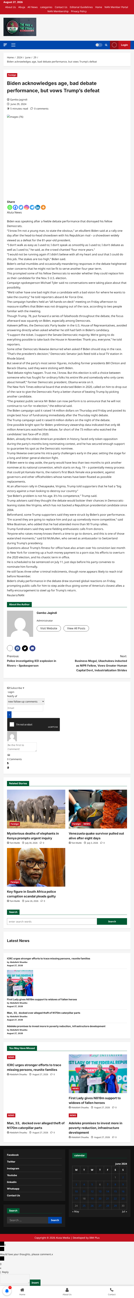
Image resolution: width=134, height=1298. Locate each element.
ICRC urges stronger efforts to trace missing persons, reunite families (48, 958)
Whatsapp (13, 1188)
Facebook (13, 1154)
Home (98, 7)
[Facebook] (15, 207)
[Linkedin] (37, 207)
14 (107, 1191)
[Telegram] (32, 207)
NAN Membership (58, 11)
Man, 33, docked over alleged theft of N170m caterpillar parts (43, 1012)
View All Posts (76, 628)
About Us (10, 7)
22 (115, 1198)
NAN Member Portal (116, 7)
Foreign (12, 74)
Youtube (12, 1175)
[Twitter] (20, 207)
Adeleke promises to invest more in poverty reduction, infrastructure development (56, 1026)
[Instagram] (26, 207)
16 (123, 1191)
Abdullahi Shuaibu (18, 1074)
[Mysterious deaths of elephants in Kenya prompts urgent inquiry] (36, 809)
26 (92, 1205)
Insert (35, 1282)
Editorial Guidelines (81, 7)
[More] (43, 207)
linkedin (12, 1181)
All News (33, 7)
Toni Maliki (15, 842)
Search (13, 911)
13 (100, 1191)
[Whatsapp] (9, 207)
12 (92, 1191)
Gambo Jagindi (18, 99)
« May (75, 1211)
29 (115, 1205)
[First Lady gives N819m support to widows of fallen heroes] (20, 983)
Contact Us (61, 7)
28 (107, 1205)
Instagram (13, 1168)
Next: (101, 663)
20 (100, 1198)
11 (84, 1191)
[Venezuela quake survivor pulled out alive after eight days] (98, 809)
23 (123, 1198)
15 (115, 1191)
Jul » (124, 1211)
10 (76, 1191)
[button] (5, 45)
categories (46, 7)
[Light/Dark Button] (98, 45)
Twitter (11, 1161)
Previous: (31, 660)
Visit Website (48, 628)
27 (100, 1205)
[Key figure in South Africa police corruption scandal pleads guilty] (36, 867)
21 (107, 1198)
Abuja (21, 7)
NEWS (87, 823)
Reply (5, 1272)
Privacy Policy (79, 11)
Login (124, 44)
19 (92, 1198)
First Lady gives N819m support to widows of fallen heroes (42, 999)
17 (76, 1198)
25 (84, 1205)
